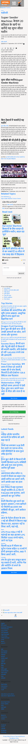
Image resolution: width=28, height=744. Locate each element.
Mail (3, 208)
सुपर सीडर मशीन (4, 126)
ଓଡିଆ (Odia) (4, 636)
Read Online (4, 684)
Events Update (4, 704)
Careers (3, 719)
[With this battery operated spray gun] (11, 242)
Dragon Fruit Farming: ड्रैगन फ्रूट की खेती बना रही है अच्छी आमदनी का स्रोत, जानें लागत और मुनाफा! (13, 330)
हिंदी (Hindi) (4, 625)
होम (8, 610)
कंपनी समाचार (4, 651)
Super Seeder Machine (6, 199)
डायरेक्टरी (3, 678)
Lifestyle (3, 557)
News (2, 432)
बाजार (2, 667)
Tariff (2, 690)
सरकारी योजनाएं (4, 671)
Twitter (3, 727)
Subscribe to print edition (7, 694)
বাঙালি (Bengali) (4, 632)
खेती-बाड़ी (3, 664)
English (3, 623)
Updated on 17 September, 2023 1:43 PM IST (12, 44)
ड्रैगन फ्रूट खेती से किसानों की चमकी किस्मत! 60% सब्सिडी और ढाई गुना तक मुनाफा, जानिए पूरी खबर (13, 463)
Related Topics (8, 194)
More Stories (14, 398)
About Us (3, 715)
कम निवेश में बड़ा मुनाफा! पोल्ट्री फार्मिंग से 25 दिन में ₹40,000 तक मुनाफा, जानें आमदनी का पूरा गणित (13, 491)
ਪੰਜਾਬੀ (2, 640)
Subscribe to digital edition (8, 696)
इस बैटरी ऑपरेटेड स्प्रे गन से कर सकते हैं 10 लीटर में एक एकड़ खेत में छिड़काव (13, 158)
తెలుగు (2, 641)
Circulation (4, 688)
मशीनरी (4, 13)
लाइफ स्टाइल (4, 673)
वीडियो (2, 709)
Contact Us (4, 717)
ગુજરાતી (3, 643)
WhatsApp (3, 732)
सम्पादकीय (3, 675)
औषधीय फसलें (4, 658)
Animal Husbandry (5, 485)
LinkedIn (3, 729)
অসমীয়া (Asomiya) (5, 638)
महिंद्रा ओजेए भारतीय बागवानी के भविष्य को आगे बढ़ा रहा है (12, 437)
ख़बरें (21, 613)
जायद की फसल (7, 296)
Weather (3, 471)
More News (14, 573)
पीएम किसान (7, 299)
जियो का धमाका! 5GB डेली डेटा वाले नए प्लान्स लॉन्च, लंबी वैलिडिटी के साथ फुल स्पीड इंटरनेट (12, 449)
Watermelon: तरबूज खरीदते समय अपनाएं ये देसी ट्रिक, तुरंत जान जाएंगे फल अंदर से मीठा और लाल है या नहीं (13, 388)
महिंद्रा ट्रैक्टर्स (7, 292)
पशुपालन (3, 660)
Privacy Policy (6, 736)
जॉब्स (15, 617)
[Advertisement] (14, 589)
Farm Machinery (5, 197)
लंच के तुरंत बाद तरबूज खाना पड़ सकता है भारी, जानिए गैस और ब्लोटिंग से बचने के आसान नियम (13, 564)
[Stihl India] (12, 3)
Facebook (3, 725)
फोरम (2, 706)
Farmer (19, 199)
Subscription (4, 686)
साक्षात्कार (3, 655)
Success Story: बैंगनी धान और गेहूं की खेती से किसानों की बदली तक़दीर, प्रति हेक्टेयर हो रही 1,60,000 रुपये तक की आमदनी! (14, 349)
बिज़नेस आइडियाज (8, 297)
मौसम (2, 666)
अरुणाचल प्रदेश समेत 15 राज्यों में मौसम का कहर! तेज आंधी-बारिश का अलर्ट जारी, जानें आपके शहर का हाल (13, 477)
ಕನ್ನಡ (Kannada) (5, 634)
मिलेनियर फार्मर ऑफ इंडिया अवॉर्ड (11, 290)
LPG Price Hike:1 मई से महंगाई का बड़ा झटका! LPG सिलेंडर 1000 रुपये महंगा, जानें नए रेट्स (13, 536)
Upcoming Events (5, 702)
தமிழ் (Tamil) (4, 631)
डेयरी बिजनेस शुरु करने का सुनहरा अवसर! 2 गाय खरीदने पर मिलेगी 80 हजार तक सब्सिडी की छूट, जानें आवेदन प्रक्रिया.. (13, 507)
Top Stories (6, 303)
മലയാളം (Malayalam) (6, 627)
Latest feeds (7, 429)
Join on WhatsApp (14, 412)
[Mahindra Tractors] (5, 8)
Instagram (3, 730)
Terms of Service (15, 736)
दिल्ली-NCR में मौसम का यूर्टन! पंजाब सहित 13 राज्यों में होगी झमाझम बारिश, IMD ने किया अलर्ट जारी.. (14, 550)
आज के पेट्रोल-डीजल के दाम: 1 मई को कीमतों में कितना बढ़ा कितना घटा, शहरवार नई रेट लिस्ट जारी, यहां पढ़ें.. (14, 522)
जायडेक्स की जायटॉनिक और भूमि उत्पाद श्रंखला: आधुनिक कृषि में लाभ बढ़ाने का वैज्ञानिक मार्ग (13, 314)
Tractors (14, 199)
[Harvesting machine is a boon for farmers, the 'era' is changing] (11, 219)
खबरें (2, 649)
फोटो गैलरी (3, 707)
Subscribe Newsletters (14, 424)
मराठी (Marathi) (5, 629)
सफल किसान (7, 288)
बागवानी (3, 657)
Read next (7, 212)
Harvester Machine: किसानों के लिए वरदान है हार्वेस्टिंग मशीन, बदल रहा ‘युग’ (13, 230)
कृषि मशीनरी (7, 294)
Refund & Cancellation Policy (17, 737)
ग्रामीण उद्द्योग (4, 669)
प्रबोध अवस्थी (4, 42)
